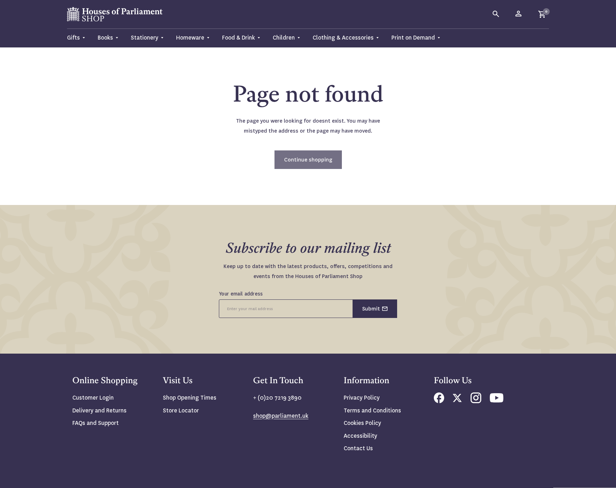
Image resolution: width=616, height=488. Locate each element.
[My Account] (519, 14)
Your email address (241, 294)
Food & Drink (238, 37)
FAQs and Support (95, 423)
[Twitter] (457, 400)
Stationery (144, 37)
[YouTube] (496, 400)
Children (284, 37)
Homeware (190, 37)
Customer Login (93, 397)
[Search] (496, 14)
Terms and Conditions (372, 410)
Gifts (73, 37)
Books (105, 37)
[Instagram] (476, 401)
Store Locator (181, 410)
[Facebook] (439, 401)
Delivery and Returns (99, 410)
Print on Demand (413, 37)
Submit (371, 308)
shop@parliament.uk (280, 416)
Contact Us (358, 448)
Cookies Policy (362, 423)
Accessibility (360, 436)
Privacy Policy (362, 397)
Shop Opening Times (189, 397)
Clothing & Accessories (343, 37)
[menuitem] (79, 38)
